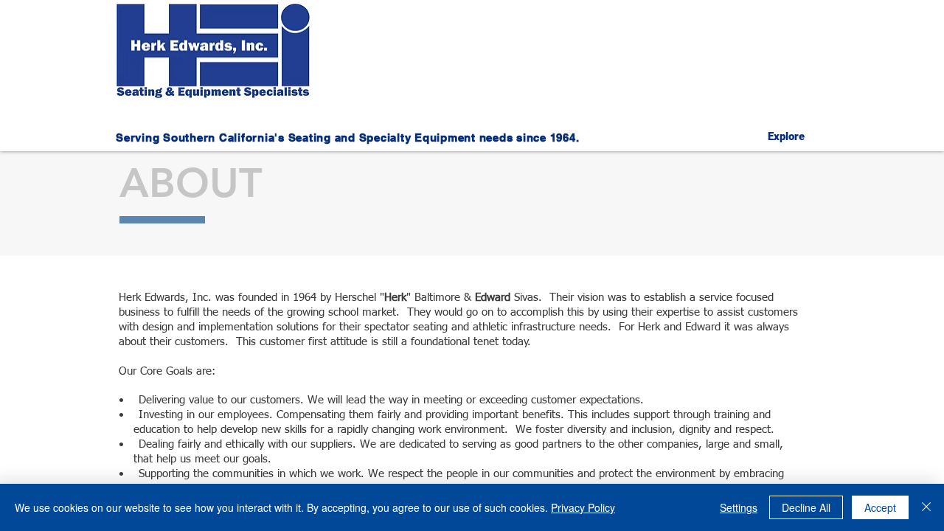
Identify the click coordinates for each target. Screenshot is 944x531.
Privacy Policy (583, 507)
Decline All (806, 507)
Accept (880, 507)
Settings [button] (738, 507)
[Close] (926, 507)
